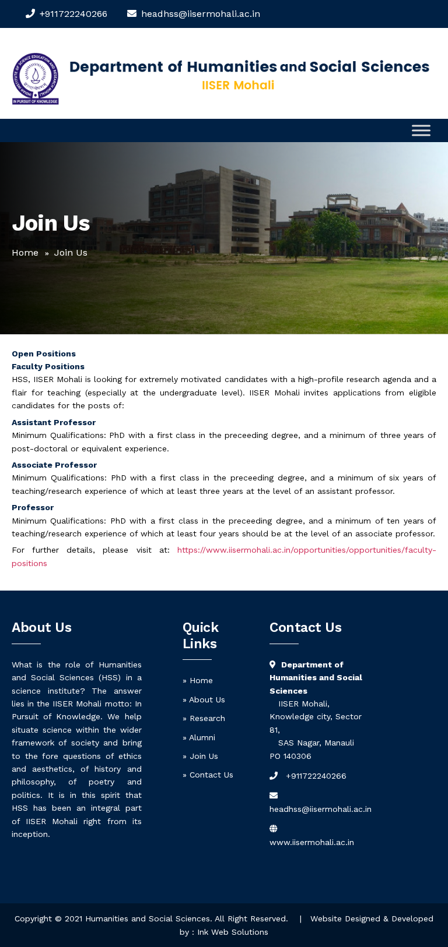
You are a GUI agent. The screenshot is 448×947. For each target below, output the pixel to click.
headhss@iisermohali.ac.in (321, 809)
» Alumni (199, 737)
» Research (204, 718)
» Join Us (200, 756)
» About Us (204, 699)
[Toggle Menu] (421, 130)
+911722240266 (73, 13)
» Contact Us (208, 774)
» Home (198, 680)
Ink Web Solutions (232, 932)
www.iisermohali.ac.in (312, 842)
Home (25, 252)
